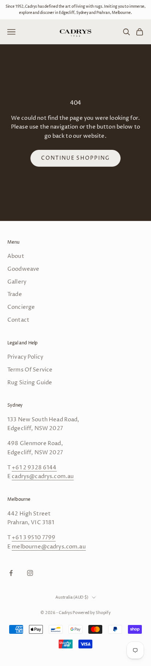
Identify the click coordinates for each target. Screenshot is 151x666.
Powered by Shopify (92, 612)
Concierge (21, 307)
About (15, 256)
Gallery (16, 282)
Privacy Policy (25, 357)
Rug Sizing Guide (29, 382)
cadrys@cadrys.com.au (43, 476)
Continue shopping (75, 158)
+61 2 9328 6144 (34, 467)
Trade (14, 294)
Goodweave (23, 269)
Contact (18, 320)
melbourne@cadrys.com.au (48, 547)
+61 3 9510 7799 (33, 537)
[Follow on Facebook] (11, 573)
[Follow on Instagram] (30, 573)
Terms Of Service (29, 370)
